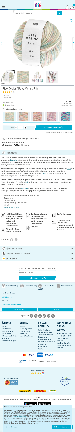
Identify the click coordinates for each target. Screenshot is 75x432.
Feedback (56, 309)
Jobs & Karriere (6, 329)
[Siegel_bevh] (11, 382)
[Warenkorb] (72, 7)
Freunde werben (25, 331)
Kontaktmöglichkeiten (63, 343)
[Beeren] (51, 116)
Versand (70, 105)
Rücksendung (42, 337)
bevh (11, 378)
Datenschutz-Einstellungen (46, 342)
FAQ (21, 338)
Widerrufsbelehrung (44, 339)
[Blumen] (37, 116)
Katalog (22, 326)
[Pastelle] (9, 116)
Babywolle (13, 160)
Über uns (4, 326)
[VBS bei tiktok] (49, 316)
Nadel (69, 169)
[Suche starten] (59, 13)
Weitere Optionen (11, 427)
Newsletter (23, 334)
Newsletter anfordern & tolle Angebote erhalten (37, 268)
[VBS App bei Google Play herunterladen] (31, 404)
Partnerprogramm (7, 331)
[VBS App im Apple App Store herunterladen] (44, 404)
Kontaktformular (19, 309)
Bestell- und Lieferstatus (64, 345)
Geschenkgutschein (26, 329)
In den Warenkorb (52, 127)
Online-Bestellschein (44, 330)
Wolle (44, 173)
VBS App (41, 349)
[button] (3, 43)
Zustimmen (65, 427)
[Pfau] (65, 116)
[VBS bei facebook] (31, 316)
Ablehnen (56, 427)
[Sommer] (23, 116)
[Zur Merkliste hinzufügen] (71, 20)
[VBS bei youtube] (44, 316)
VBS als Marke (6, 334)
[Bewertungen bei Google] (37, 372)
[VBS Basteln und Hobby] (37, 5)
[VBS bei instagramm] (36, 316)
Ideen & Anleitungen (26, 336)
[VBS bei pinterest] (40, 316)
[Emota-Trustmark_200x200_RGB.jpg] (65, 381)
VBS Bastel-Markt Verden (9, 336)
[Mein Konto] (67, 7)
